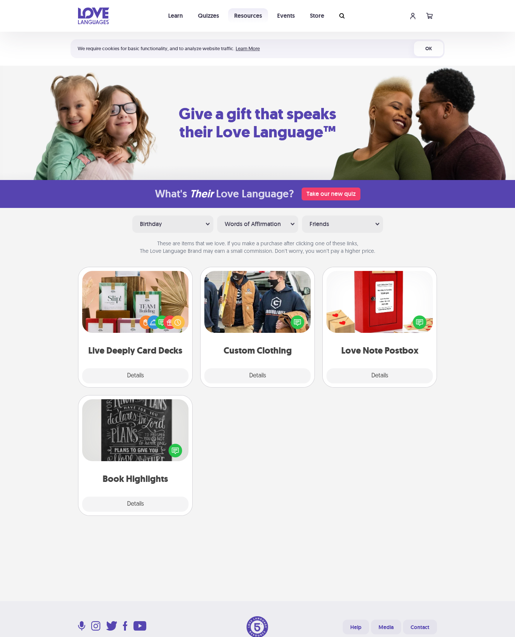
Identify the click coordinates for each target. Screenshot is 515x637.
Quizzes (208, 16)
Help (356, 627)
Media (386, 627)
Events (286, 16)
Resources (248, 16)
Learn (175, 16)
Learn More (248, 48)
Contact (420, 627)
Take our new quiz (331, 194)
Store (317, 16)
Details (135, 376)
